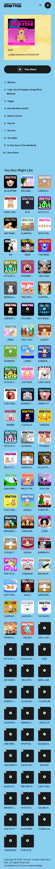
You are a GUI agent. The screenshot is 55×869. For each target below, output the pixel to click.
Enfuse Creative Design (30, 865)
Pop (10, 50)
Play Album (30, 69)
